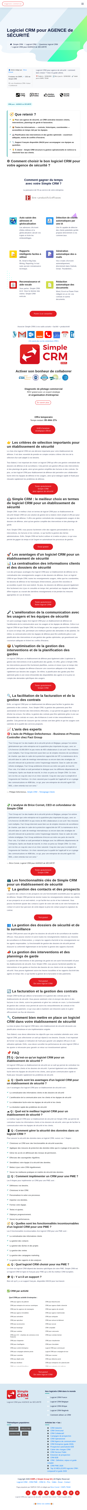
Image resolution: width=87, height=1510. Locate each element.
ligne (24, 1272)
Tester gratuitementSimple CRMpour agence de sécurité (43, 488)
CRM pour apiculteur (16, 1320)
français (32, 1272)
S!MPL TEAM (66, 1487)
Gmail (58, 269)
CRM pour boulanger (16, 1327)
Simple (32, 288)
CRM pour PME (25, 1428)
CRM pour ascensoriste (17, 1324)
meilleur (23, 512)
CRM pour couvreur (51, 1355)
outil (20, 458)
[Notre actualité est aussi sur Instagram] (58, 1493)
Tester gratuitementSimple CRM (43, 687)
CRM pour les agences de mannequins (22, 1309)
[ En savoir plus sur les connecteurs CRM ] (43, 341)
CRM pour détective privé (53, 1359)
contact (10, 907)
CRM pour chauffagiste (17, 1344)
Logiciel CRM (31, 44)
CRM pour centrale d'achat (53, 1335)
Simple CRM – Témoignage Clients (41, 792)
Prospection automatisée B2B (62, 1447)
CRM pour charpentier (17, 1340)
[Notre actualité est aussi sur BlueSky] (28, 1493)
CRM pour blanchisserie (52, 1302)
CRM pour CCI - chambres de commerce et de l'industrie (24, 1336)
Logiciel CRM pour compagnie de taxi (56, 1351)
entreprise (59, 190)
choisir (42, 73)
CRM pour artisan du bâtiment (54, 1320)
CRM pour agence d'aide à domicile (56, 1305)
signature (71, 907)
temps (26, 540)
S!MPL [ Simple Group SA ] (41, 1479)
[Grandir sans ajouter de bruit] (65, 1493)
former (12, 1041)
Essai (60, 1482)
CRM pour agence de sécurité (54, 1309)
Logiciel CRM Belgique (59, 1402)
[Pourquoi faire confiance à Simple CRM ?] (34, 96)
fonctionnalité (51, 894)
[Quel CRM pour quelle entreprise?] (20, 96)
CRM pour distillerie (16, 1362)
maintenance (68, 756)
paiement (22, 1009)
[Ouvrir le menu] (82, 3)
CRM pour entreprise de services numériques (24, 1305)
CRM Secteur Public (58, 1452)
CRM (45, 70)
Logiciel (39, 70)
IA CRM (25, 1433)
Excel (63, 291)
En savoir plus (43, 402)
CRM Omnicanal (56, 1431)
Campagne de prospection (60, 1436)
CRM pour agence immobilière (19, 1313)
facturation (52, 974)
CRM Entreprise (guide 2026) (62, 1444)
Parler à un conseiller (43, 314)
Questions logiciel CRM (48, 44)
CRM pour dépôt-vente (17, 1359)
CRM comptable (50, 1327)
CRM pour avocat (50, 1324)
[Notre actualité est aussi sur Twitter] (71, 1493)
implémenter (26, 1181)
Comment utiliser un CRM (60, 1415)
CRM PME (33, 1482)
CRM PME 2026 (56, 1466)
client (59, 515)
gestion (64, 463)
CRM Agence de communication (63, 1441)
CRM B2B (54, 1458)
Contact (67, 1482)
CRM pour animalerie (16, 1316)
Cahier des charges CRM (60, 1450)
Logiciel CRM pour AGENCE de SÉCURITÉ (29, 47)
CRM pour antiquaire (51, 1316)
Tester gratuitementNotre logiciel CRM (43, 603)
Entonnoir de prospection (60, 1455)
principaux (18, 572)
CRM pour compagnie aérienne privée (21, 1351)
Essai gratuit (43, 547)
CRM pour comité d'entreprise (19, 1348)
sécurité (63, 70)
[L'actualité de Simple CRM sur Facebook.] (52, 1493)
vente (36, 907)
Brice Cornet (55, 1487)
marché (71, 766)
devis (67, 999)
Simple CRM (18, 44)
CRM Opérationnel (57, 1439)
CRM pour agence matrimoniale (55, 1313)
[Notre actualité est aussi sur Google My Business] (77, 1493)
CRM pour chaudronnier (52, 1340)
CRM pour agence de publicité (19, 1302)
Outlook (73, 266)
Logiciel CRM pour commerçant (55, 1348)
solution (34, 515)
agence (54, 70)
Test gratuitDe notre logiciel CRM (43, 982)
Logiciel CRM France (58, 1397)
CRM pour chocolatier (52, 1344)
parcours (27, 907)
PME (48, 1181)
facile (9, 476)
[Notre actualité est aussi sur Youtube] (46, 1493)
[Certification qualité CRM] (43, 377)
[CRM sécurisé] (64, 96)
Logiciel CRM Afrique (58, 1406)
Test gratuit (43, 917)
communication (28, 624)
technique (23, 269)
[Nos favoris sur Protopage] (40, 1493)
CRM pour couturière (16, 1355)
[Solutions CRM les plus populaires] (49, 96)
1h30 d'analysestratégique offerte (43, 429)
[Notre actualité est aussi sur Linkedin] (34, 1493)
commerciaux (61, 235)
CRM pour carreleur (16, 1331)
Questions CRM (14, 1433)
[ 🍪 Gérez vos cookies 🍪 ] (43, 1504)
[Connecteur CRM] (43, 335)
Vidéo (54, 1482)
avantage (17, 621)
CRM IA (42, 1482)
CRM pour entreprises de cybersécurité (57, 1362)
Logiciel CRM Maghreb (59, 1411)
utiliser (47, 536)
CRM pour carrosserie (52, 1331)
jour (25, 588)
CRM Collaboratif (57, 1433)
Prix (48, 1482)
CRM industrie (56, 1428)
